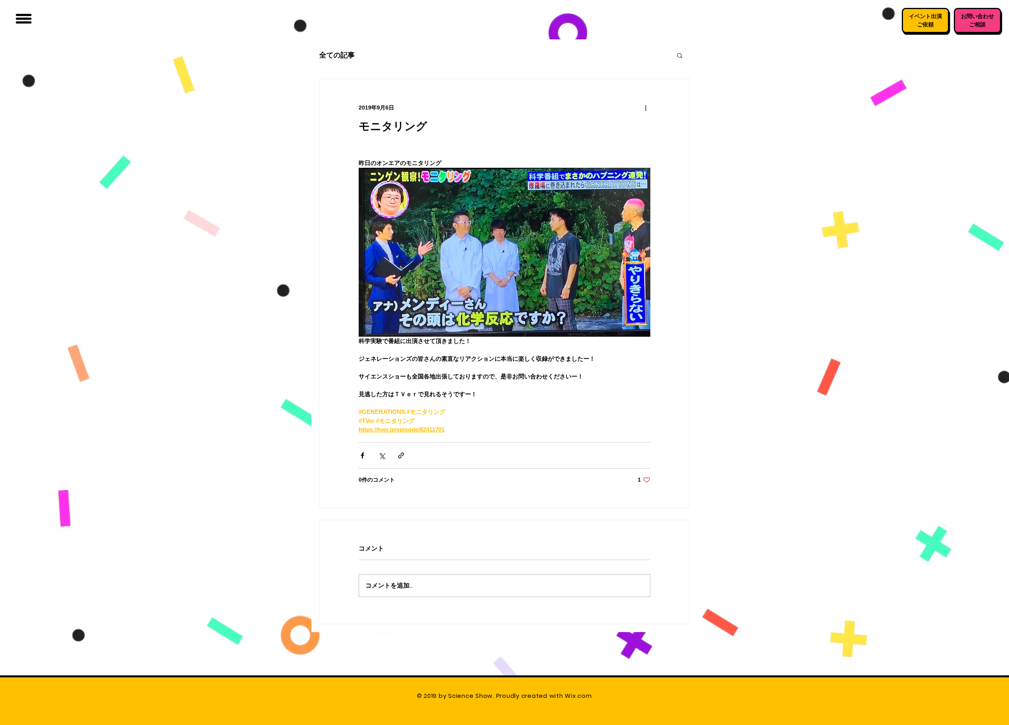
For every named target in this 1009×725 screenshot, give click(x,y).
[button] (24, 19)
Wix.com (579, 696)
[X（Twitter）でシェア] (381, 455)
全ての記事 (337, 55)
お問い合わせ (977, 16)
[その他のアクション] (645, 107)
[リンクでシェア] (401, 455)
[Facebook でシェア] (362, 455)
